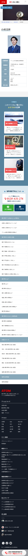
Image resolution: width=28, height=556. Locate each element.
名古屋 (11, 429)
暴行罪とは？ (5, 284)
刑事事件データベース (7, 461)
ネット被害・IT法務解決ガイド (9, 469)
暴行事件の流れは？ (7, 288)
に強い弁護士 (14, 2)
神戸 (11, 431)
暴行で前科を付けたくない (8, 242)
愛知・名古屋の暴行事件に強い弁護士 (11, 362)
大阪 (3, 431)
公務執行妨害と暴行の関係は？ (9, 306)
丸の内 (19, 424)
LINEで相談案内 (8, 209)
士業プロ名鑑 (5, 490)
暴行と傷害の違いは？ (7, 293)
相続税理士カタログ (6, 466)
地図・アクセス (5, 412)
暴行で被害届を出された (8, 325)
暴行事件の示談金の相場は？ (9, 330)
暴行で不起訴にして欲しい (8, 260)
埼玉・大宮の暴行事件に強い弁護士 (10, 349)
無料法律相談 (5, 381)
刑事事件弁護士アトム (7, 452)
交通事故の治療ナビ (6, 485)
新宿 (3, 426)
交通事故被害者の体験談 (8, 493)
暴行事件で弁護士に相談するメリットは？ (12, 334)
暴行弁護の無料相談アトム (7, 22)
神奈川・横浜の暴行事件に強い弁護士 (11, 353)
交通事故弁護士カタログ (8, 483)
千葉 (3, 424)
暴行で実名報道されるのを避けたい (10, 265)
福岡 (19, 431)
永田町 (3, 421)
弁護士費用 (4, 410)
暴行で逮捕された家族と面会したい (10, 274)
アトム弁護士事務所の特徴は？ (9, 232)
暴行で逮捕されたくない (8, 246)
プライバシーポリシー (7, 441)
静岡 (3, 429)
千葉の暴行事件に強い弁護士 (9, 358)
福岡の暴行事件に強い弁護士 (9, 372)
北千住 (11, 426)
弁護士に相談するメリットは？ (9, 223)
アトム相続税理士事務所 (8, 509)
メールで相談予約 (20, 209)
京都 (19, 429)
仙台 (11, 421)
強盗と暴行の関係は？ (7, 297)
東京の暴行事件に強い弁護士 (9, 344)
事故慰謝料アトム (6, 459)
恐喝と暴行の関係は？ (7, 302)
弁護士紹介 (16, 22)
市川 (11, 424)
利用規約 (4, 443)
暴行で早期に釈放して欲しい (9, 255)
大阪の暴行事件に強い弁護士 (9, 367)
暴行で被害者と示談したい (8, 269)
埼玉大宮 (20, 421)
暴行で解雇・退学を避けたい (9, 251)
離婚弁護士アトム (6, 464)
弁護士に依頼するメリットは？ (9, 227)
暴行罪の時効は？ (6, 311)
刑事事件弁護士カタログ (8, 480)
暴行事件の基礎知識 (7, 321)
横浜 (19, 426)
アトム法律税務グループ (8, 501)
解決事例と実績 (5, 407)
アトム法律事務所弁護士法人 (9, 506)
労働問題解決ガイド (6, 471)
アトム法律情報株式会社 (8, 504)
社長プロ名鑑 (5, 488)
